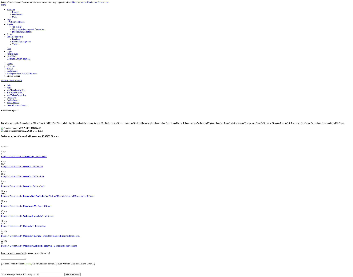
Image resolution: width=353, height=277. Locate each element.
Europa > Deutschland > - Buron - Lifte (22, 176)
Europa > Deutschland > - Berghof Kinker (26, 206)
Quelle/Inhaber (13, 100)
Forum (9, 34)
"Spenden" (17, 27)
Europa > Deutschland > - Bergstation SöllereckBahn (39, 246)
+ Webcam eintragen (16, 22)
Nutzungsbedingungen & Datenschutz (28, 29)
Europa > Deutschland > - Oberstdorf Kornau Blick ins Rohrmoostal (40, 236)
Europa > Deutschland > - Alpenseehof (24, 156)
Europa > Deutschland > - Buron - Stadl (23, 186)
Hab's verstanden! (80, 2)
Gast (9, 49)
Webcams (11, 9)
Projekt (10, 24)
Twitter (15, 44)
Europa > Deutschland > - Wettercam (27, 216)
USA (14, 17)
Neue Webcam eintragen (17, 105)
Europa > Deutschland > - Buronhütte (22, 166)
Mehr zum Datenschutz (98, 2)
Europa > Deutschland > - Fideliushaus (23, 226)
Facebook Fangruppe (21, 42)
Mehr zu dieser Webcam (11, 80)
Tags (9, 19)
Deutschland (17, 14)
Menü (3, 5)
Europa (15, 12)
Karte (9, 88)
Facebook (16, 39)
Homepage (11, 97)
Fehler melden (13, 102)
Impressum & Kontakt (21, 32)
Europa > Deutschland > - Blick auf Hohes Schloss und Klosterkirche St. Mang (48, 196)
